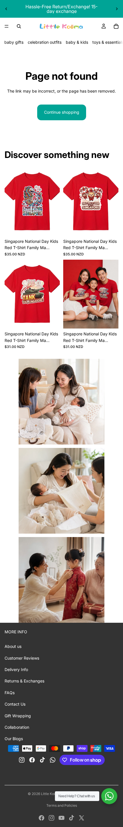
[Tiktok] (71, 817)
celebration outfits (44, 42)
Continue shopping (61, 112)
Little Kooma (51, 794)
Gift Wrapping (18, 715)
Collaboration (17, 727)
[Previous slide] (6, 9)
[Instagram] (51, 817)
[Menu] (6, 26)
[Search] (19, 26)
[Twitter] (81, 817)
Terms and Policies (61, 805)
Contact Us (15, 704)
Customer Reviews (22, 658)
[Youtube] (61, 817)
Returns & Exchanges (24, 680)
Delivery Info (16, 669)
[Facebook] (41, 817)
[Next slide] (116, 9)
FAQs (10, 692)
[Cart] (116, 26)
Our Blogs (14, 738)
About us (13, 646)
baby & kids (77, 42)
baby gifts (13, 42)
